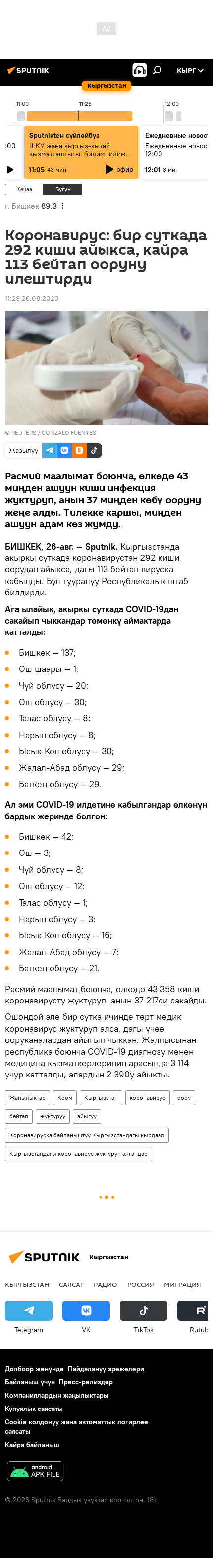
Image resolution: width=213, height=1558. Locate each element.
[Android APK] (35, 1472)
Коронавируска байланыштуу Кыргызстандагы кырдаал (86, 1135)
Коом (64, 1097)
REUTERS (23, 432)
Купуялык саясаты (34, 1408)
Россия (140, 1284)
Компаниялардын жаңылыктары (56, 1395)
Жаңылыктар (27, 1097)
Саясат (71, 1284)
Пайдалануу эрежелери (106, 1368)
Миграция (182, 1284)
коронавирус (147, 1097)
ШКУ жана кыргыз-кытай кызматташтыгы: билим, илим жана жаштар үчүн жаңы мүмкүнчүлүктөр (77, 158)
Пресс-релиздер (86, 1381)
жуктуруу (52, 1116)
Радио (105, 1284)
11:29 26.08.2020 (32, 298)
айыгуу (87, 1116)
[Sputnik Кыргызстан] (29, 74)
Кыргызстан (101, 1097)
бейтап (18, 1116)
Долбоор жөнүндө (34, 1368)
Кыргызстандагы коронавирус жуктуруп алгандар (78, 1153)
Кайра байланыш (32, 1444)
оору (184, 1097)
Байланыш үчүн (30, 1381)
